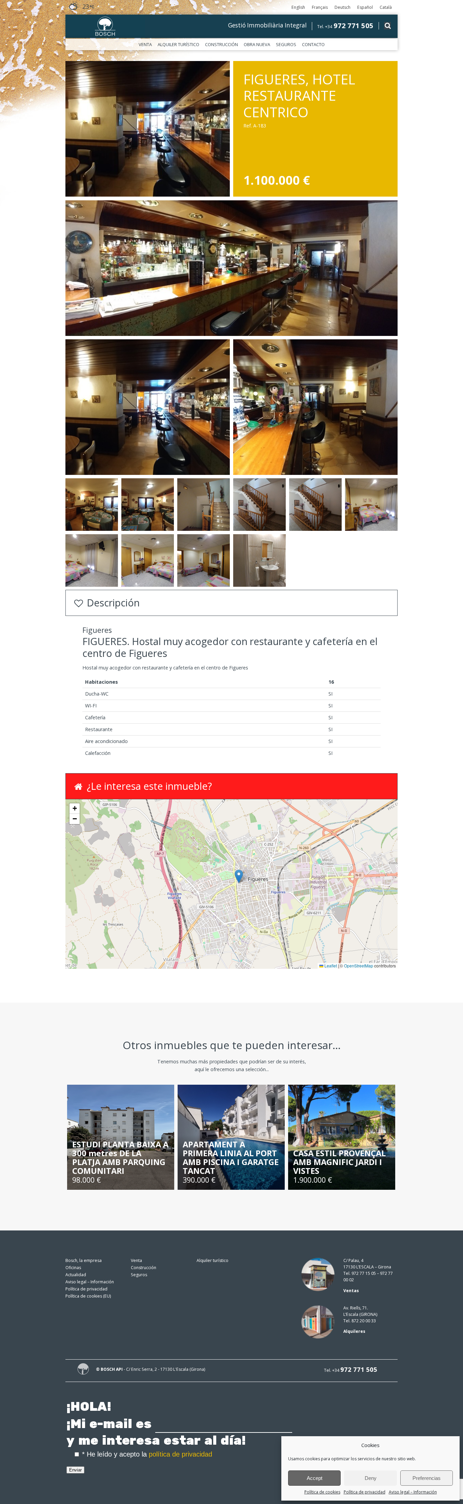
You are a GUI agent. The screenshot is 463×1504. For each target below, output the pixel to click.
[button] (239, 876)
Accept (314, 1478)
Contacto (313, 44)
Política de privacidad (364, 1492)
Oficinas (73, 1267)
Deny (371, 1478)
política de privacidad (180, 1454)
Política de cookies (322, 1492)
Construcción (221, 44)
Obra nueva (257, 44)
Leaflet (330, 965)
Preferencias (426, 1478)
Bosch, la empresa (83, 1260)
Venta (145, 44)
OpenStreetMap (358, 965)
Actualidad (75, 1275)
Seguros (286, 44)
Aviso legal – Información (413, 1492)
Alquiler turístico (178, 44)
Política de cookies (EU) (88, 1296)
